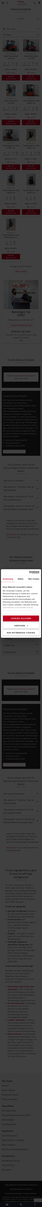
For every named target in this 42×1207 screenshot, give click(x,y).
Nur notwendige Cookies (21, 633)
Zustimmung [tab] (8, 579)
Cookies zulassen (21, 618)
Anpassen (19, 626)
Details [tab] (20, 579)
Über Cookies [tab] (33, 579)
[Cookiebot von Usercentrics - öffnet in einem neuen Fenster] (29, 572)
